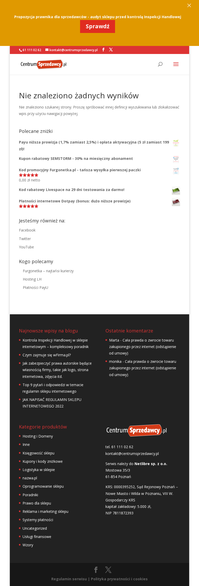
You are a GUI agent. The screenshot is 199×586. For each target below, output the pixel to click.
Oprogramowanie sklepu (43, 486)
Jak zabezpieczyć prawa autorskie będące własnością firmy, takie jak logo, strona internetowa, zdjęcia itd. (57, 370)
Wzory (28, 544)
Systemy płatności (38, 519)
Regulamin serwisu (69, 578)
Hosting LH (32, 279)
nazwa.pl (30, 477)
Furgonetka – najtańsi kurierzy (48, 270)
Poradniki (30, 494)
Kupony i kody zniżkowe (43, 461)
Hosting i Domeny (38, 436)
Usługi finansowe (37, 536)
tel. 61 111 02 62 (119, 446)
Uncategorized (35, 528)
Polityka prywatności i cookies (119, 578)
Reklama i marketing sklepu (45, 511)
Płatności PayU (35, 287)
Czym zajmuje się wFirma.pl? (47, 354)
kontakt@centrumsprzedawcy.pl (132, 453)
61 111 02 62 (32, 50)
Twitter (25, 238)
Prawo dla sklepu (37, 503)
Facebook (27, 230)
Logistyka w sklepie (39, 469)
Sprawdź (97, 26)
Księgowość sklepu (38, 453)
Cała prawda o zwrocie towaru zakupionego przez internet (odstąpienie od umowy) (142, 347)
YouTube (26, 246)
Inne (26, 444)
